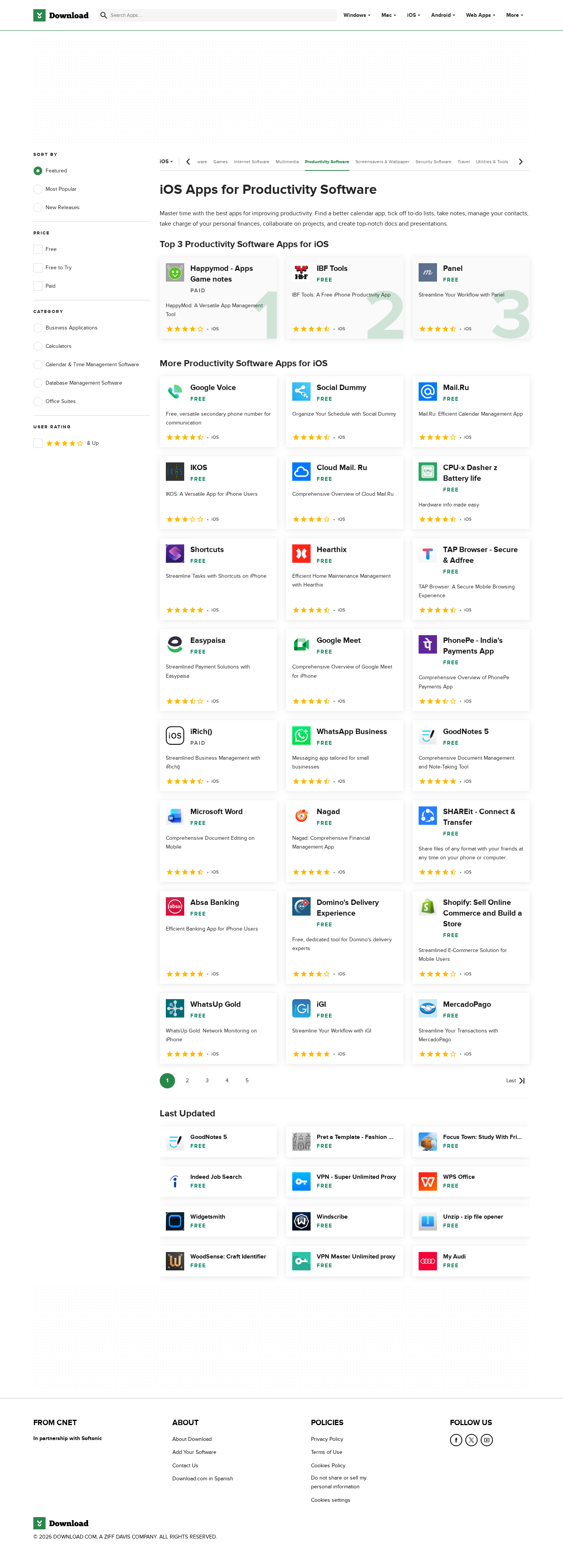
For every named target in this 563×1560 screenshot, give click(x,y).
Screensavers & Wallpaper (382, 161)
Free (51, 249)
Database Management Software (84, 383)
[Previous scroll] (188, 161)
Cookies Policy (328, 1465)
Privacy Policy (327, 1439)
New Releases (63, 207)
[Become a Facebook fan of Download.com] (456, 1440)
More (512, 15)
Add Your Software (194, 1452)
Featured (56, 170)
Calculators (59, 346)
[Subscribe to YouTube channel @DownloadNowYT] (487, 1440)
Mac (386, 15)
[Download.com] (60, 15)
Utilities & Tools (492, 161)
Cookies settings (330, 1500)
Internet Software (252, 161)
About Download (192, 1439)
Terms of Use (326, 1452)
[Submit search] (104, 15)
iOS (411, 15)
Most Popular (61, 189)
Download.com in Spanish (202, 1479)
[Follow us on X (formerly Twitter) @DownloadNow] (471, 1440)
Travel (464, 161)
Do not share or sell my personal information (339, 1482)
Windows (355, 15)
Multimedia (287, 161)
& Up (93, 443)
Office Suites (61, 401)
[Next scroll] (520, 161)
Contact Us (185, 1465)
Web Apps (478, 15)
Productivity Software (327, 162)
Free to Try (59, 267)
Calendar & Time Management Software (92, 364)
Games (220, 161)
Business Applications (72, 327)
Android (441, 15)
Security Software (434, 161)
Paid (51, 286)
